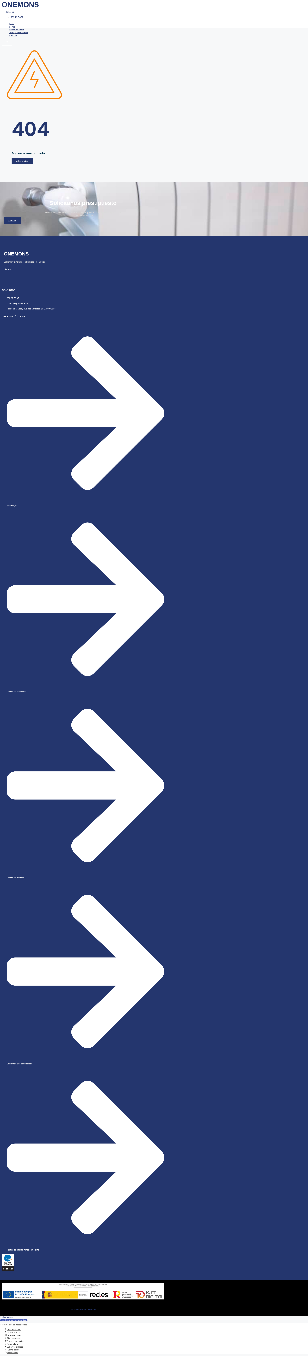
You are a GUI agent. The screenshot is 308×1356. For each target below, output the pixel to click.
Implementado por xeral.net (83, 1309)
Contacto (13, 35)
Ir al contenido (6, 1317)
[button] (14, 1320)
